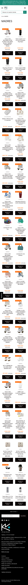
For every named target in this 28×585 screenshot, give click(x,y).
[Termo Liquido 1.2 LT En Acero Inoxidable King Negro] (20, 32)
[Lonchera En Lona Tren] (7, 220)
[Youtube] (6, 520)
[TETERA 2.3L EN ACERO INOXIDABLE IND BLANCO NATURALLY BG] (20, 303)
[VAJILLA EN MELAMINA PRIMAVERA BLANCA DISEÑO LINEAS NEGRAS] (20, 167)
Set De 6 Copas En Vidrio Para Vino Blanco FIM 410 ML (7, 452)
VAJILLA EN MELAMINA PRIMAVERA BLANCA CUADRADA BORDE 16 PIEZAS (7, 146)
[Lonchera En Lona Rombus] (20, 247)
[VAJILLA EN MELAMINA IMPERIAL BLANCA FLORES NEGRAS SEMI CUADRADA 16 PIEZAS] (20, 329)
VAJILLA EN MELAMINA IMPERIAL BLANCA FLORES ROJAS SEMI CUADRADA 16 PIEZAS (7, 394)
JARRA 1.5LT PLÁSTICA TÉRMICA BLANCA (20, 392)
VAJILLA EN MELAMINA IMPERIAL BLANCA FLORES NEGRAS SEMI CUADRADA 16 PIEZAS (20, 339)
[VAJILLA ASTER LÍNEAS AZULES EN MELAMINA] (20, 274)
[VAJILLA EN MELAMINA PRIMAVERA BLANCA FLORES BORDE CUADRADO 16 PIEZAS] (7, 247)
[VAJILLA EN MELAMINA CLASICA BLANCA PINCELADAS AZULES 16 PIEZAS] (7, 194)
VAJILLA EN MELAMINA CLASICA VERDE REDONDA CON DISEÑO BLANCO (20, 229)
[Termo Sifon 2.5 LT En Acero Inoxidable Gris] (7, 489)
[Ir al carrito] (25, 8)
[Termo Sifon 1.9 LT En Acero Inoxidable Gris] (20, 489)
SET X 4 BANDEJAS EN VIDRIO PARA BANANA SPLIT (7, 366)
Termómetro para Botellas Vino (8, 474)
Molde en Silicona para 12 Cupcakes (7, 118)
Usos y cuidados (5, 558)
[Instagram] (4, 520)
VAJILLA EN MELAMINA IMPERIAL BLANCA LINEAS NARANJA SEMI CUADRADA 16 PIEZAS (7, 284)
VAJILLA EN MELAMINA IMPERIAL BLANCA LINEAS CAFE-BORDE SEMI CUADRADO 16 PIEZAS (20, 147)
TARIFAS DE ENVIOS (6, 572)
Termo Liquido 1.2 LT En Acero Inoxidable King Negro (20, 39)
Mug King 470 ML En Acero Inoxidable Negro (8, 68)
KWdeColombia (16, 580)
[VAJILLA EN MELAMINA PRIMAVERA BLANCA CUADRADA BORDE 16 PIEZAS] (7, 138)
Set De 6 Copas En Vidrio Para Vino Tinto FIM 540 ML (20, 452)
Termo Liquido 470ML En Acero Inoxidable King (20, 68)
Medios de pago (5, 551)
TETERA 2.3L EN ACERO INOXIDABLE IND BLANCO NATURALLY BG (20, 311)
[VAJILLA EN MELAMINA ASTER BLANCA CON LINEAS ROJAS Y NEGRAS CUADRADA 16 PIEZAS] (7, 32)
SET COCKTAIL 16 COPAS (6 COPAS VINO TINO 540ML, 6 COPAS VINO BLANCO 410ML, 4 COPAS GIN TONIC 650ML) (20, 424)
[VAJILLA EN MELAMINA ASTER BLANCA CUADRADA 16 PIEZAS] (7, 85)
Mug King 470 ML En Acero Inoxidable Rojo (20, 201)
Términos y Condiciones (7, 559)
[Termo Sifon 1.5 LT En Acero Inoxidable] (20, 467)
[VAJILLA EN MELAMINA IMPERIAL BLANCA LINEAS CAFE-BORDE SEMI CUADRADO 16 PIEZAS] (20, 138)
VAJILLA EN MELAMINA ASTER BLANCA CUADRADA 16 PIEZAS (8, 93)
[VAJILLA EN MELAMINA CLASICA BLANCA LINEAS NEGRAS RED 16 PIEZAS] (20, 85)
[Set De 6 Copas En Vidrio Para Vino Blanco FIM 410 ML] (7, 444)
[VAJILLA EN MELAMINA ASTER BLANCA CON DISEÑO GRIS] (7, 303)
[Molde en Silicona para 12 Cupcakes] (7, 112)
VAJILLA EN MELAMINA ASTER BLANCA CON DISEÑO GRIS (7, 311)
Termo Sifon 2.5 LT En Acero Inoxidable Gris (7, 496)
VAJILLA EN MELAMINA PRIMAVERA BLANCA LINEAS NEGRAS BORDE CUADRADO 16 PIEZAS (7, 423)
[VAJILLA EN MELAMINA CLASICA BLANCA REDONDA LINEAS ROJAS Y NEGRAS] (20, 112)
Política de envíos (5, 565)
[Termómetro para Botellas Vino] (7, 467)
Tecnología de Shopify (6, 581)
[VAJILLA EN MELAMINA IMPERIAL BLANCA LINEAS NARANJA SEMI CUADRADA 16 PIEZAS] (7, 274)
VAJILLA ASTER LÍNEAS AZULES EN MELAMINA (20, 282)
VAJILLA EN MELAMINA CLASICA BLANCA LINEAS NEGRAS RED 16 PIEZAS (20, 94)
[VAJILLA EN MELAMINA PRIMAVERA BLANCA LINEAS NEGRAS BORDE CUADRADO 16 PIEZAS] (7, 413)
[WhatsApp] (8, 520)
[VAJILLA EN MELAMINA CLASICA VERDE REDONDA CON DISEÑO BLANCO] (20, 220)
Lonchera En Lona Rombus (20, 253)
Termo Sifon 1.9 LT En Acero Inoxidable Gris (20, 496)
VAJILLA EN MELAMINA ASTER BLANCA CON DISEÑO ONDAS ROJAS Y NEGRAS (7, 338)
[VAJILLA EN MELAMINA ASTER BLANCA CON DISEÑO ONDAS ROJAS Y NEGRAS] (7, 329)
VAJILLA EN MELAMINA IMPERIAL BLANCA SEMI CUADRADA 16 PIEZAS (20, 367)
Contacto (3, 556)
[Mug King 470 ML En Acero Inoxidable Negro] (7, 61)
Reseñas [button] (1, 295)
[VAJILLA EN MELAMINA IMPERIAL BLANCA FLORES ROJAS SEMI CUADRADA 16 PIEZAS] (7, 384)
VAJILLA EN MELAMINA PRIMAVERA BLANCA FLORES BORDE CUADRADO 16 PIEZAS (7, 256)
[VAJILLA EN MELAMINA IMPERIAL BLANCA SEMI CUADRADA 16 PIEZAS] (20, 358)
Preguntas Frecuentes (6, 561)
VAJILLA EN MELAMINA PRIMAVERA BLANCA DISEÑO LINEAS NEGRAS (20, 175)
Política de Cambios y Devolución (9, 563)
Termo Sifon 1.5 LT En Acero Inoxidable (20, 474)
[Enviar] (24, 12)
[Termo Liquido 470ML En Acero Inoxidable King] (20, 61)
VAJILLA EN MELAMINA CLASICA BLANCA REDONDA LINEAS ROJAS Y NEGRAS (20, 120)
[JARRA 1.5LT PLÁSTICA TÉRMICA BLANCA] (20, 384)
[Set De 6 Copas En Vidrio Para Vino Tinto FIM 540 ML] (20, 444)
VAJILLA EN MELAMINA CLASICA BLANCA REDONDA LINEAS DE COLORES (7, 175)
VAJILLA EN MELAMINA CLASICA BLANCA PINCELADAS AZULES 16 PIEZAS (7, 203)
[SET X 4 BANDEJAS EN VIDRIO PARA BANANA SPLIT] (7, 358)
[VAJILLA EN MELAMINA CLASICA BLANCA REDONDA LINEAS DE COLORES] (7, 167)
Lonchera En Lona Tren (7, 227)
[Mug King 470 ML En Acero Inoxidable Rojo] (20, 194)
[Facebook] (2, 520)
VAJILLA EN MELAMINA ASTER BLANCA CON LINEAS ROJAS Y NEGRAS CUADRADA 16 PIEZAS (7, 41)
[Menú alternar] (2, 8)
